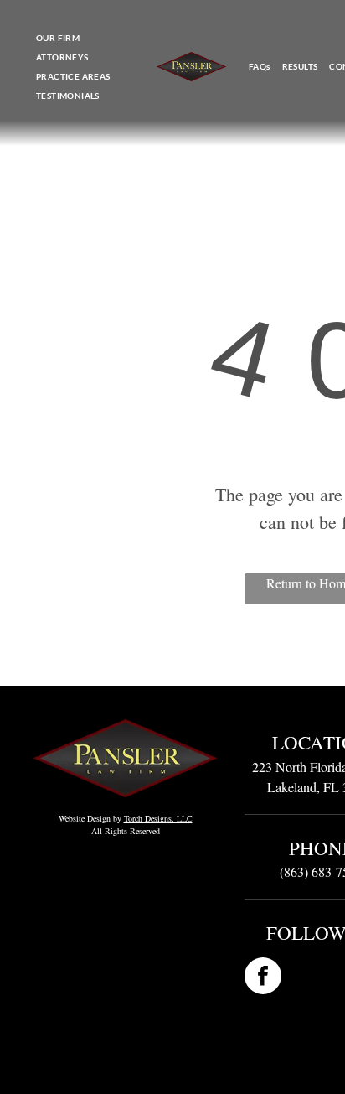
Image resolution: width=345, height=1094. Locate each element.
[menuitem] (58, 38)
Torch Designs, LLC (158, 818)
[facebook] (263, 977)
